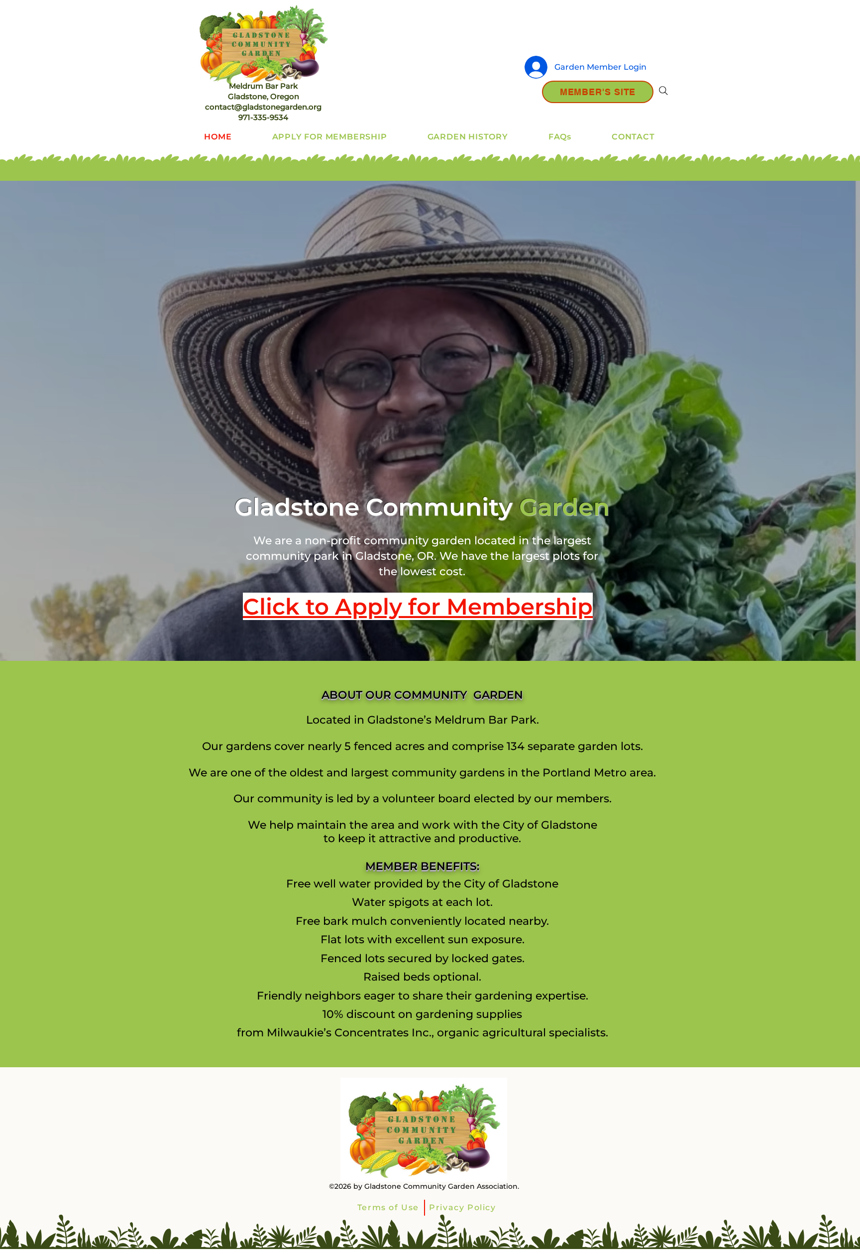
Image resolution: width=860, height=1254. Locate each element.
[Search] (663, 90)
